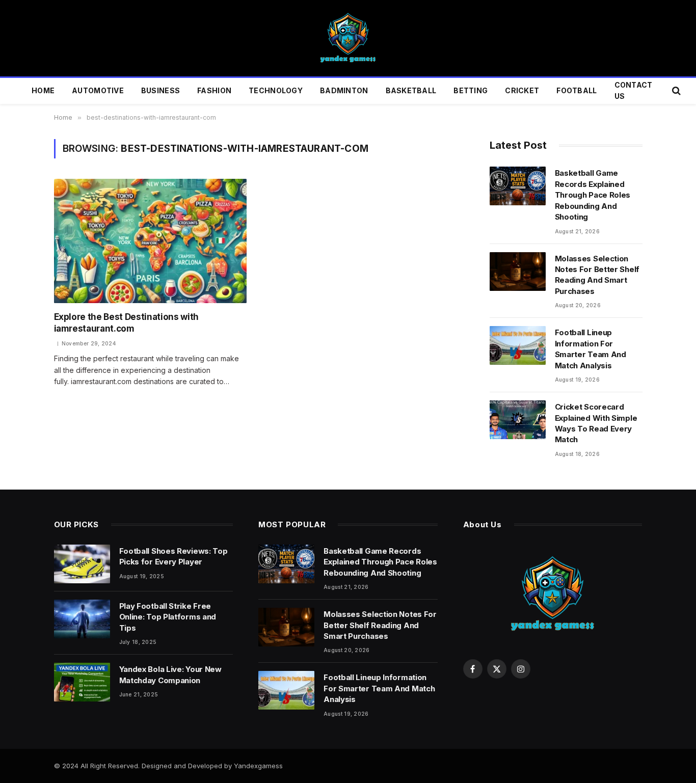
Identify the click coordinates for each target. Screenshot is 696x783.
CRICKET (522, 90)
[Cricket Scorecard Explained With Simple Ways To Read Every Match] (518, 419)
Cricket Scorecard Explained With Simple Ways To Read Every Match (596, 423)
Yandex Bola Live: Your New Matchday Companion (170, 674)
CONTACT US (633, 90)
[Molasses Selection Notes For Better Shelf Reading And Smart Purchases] (518, 271)
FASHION (214, 90)
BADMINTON (344, 90)
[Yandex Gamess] (348, 38)
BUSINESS (160, 90)
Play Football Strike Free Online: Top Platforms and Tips (168, 617)
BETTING (470, 90)
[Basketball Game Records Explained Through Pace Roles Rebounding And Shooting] (518, 186)
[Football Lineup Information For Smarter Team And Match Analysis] (518, 345)
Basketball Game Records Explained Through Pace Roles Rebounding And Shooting (593, 195)
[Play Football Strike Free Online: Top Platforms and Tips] (82, 619)
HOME (43, 90)
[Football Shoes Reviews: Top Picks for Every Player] (82, 564)
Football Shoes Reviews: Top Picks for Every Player (173, 556)
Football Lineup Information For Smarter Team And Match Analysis (590, 349)
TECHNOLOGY (276, 90)
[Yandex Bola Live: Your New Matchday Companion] (82, 682)
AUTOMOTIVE (98, 90)
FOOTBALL (576, 90)
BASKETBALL (411, 90)
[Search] (675, 90)
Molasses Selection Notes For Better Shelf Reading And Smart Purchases (597, 275)
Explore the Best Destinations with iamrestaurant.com (126, 323)
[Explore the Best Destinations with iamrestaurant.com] (150, 241)
